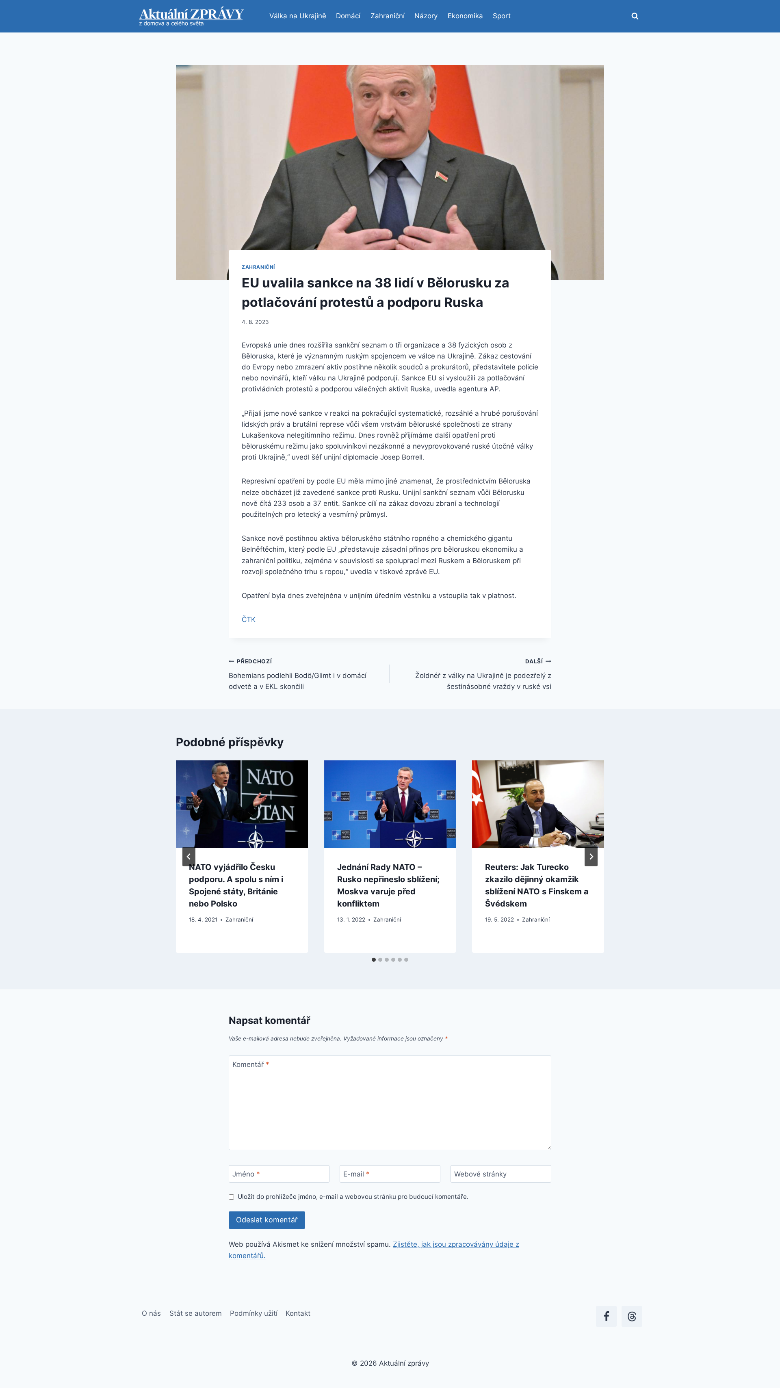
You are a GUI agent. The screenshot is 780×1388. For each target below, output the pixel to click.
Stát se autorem (195, 1313)
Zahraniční (387, 16)
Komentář (250, 1064)
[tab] (374, 960)
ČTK (249, 619)
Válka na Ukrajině (297, 16)
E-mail (356, 1174)
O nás (151, 1313)
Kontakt (298, 1313)
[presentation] (242, 804)
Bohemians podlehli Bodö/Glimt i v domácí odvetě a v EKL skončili (297, 674)
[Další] (591, 856)
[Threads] (632, 1316)
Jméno (246, 1174)
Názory (426, 16)
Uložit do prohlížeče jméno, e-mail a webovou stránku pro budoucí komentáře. (353, 1196)
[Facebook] (606, 1316)
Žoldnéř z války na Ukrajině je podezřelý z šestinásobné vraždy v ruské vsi (483, 674)
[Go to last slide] (188, 856)
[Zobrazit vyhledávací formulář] (635, 16)
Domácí (348, 16)
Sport (502, 16)
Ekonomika (465, 16)
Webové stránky (480, 1174)
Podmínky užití (253, 1313)
